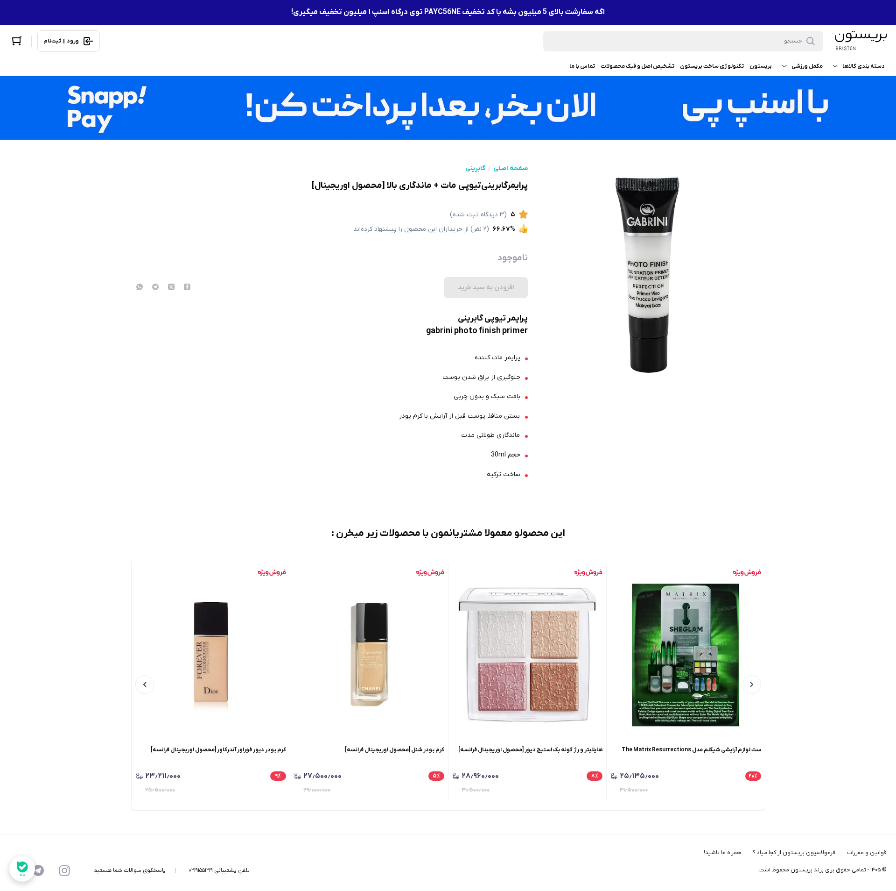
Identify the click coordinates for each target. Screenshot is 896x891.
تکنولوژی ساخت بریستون (712, 66)
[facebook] (187, 288)
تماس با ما (582, 66)
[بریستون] (861, 41)
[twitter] (171, 288)
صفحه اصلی (510, 168)
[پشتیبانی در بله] (22, 869)
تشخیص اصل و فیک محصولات (637, 66)
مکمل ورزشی (807, 66)
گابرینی (475, 168)
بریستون (760, 66)
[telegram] (155, 288)
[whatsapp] (139, 288)
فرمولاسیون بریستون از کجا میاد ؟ (794, 852)
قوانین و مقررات (867, 852)
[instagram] (64, 870)
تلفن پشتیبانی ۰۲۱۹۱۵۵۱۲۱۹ (219, 870)
